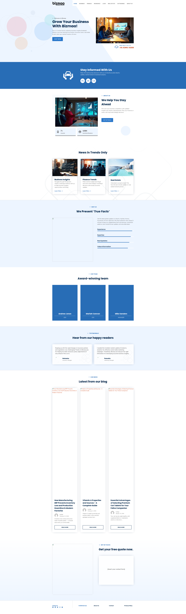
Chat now (57, 39)
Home (75, 3)
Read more (65, 527)
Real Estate (111, 3)
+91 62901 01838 (126, 47)
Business (82, 3)
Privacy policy (128, 605)
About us (96, 605)
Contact (111, 605)
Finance (89, 3)
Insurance (97, 3)
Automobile (121, 3)
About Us (130, 3)
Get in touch (107, 120)
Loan (104, 3)
